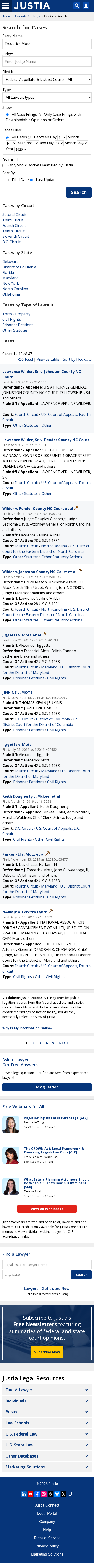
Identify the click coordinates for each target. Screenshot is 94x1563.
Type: (7, 89)
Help (47, 1530)
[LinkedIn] (24, 1494)
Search (79, 192)
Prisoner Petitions (17, 324)
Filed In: (8, 71)
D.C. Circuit (11, 241)
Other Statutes (15, 330)
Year (21, 142)
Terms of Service (47, 1538)
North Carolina (15, 288)
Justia (53, 1484)
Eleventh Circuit (15, 236)
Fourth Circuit (14, 225)
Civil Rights (11, 319)
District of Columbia (19, 266)
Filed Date (20, 179)
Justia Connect (47, 1505)
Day (53, 137)
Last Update (46, 179)
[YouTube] (30, 1494)
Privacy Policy (47, 1546)
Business (14, 1411)
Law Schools (17, 1423)
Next (63, 1042)
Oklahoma (11, 294)
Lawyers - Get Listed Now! (47, 1288)
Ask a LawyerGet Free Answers (20, 1062)
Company (47, 1522)
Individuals (15, 1401)
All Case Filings (24, 114)
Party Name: (12, 35)
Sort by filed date (77, 359)
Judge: (7, 53)
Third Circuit (13, 220)
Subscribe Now (47, 1352)
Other (47, 425)
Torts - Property (16, 313)
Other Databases (21, 1456)
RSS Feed (25, 359)
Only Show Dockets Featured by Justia (40, 165)
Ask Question (47, 1087)
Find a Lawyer (16, 1254)
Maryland (10, 277)
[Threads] (50, 1494)
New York (10, 283)
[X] (63, 1494)
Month (73, 137)
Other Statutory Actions (62, 556)
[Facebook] (37, 1494)
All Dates (19, 137)
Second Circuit (14, 214)
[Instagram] (44, 1494)
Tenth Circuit (13, 230)
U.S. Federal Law (21, 1434)
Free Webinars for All (23, 1106)
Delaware (10, 261)
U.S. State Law (19, 1445)
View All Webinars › (47, 1208)
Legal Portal (47, 1513)
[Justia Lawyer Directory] (70, 1494)
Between (41, 137)
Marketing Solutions (25, 1467)
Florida (8, 272)
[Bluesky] (57, 1494)
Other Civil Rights (50, 839)
